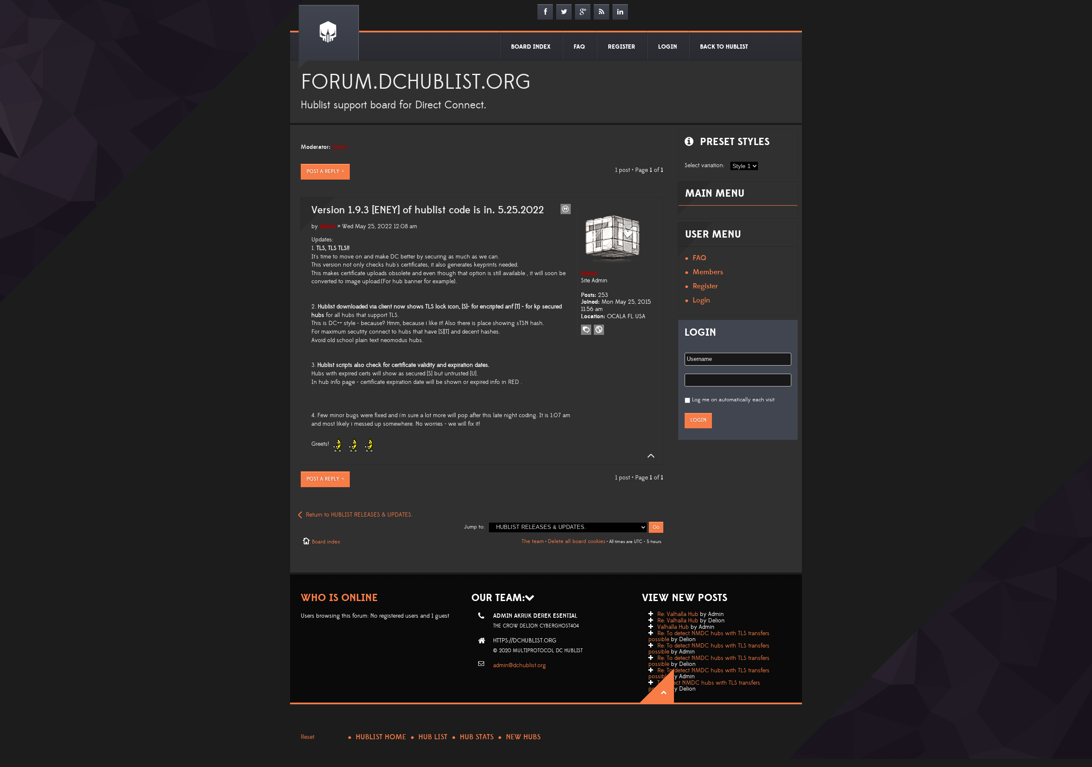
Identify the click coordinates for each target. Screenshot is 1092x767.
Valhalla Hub (673, 627)
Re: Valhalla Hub (677, 614)
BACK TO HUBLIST (724, 47)
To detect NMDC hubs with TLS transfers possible (704, 686)
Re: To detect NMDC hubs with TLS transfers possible (709, 636)
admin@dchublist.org (519, 665)
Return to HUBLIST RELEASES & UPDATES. (359, 515)
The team (533, 541)
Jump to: (474, 526)
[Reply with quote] (565, 209)
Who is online (339, 597)
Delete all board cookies (576, 541)
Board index (326, 541)
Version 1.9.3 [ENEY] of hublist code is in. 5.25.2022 (427, 210)
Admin (340, 147)
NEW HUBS (523, 737)
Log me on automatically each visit (733, 399)
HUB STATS (477, 737)
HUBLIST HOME (381, 737)
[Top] (648, 456)
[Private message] (586, 329)
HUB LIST (432, 737)
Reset (307, 737)
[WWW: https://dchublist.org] (599, 329)
